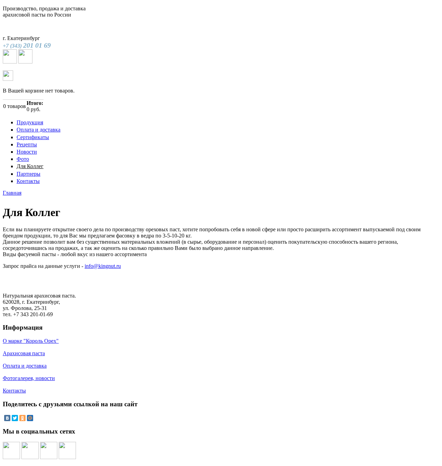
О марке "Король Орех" (31, 341)
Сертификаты (33, 137)
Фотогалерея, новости (29, 378)
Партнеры (28, 174)
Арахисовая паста (24, 353)
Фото (23, 159)
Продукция (30, 122)
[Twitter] (15, 418)
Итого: (35, 103)
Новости (27, 152)
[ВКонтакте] (7, 418)
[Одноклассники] (22, 418)
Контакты (28, 181)
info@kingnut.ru (103, 266)
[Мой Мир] (30, 418)
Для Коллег (30, 166)
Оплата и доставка (38, 130)
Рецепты (27, 144)
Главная (12, 193)
